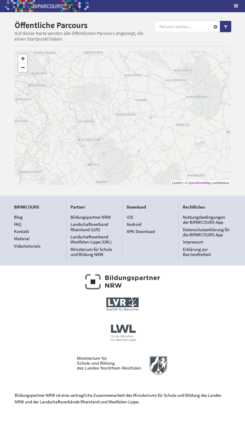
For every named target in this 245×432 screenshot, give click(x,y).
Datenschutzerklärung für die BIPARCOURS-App (206, 232)
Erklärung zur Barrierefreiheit (197, 251)
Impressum (193, 242)
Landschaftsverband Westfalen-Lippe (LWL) (91, 239)
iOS (130, 217)
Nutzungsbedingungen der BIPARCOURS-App (204, 220)
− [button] (23, 67)
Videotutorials (27, 246)
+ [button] (23, 58)
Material (22, 238)
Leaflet (177, 182)
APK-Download (141, 231)
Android (134, 224)
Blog (18, 217)
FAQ (17, 224)
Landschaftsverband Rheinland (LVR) (89, 226)
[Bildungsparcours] (47, 6)
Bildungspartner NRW (91, 217)
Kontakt (21, 231)
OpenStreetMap (199, 182)
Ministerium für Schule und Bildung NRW (91, 251)
